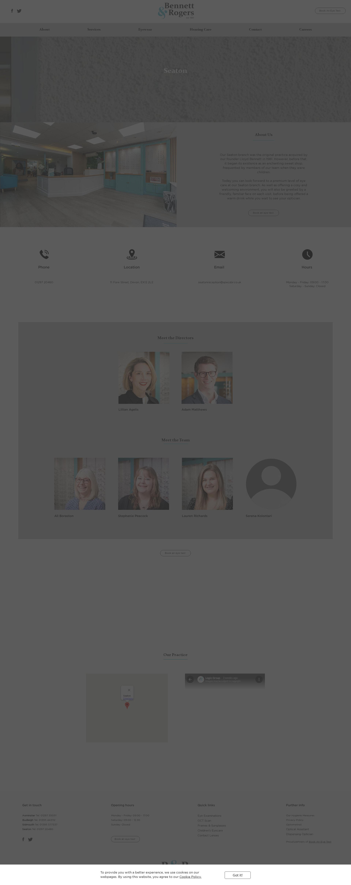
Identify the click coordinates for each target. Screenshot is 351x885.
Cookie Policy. (190, 876)
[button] (238, 875)
